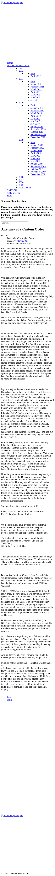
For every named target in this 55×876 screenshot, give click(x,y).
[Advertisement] (27, 31)
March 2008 (22, 241)
